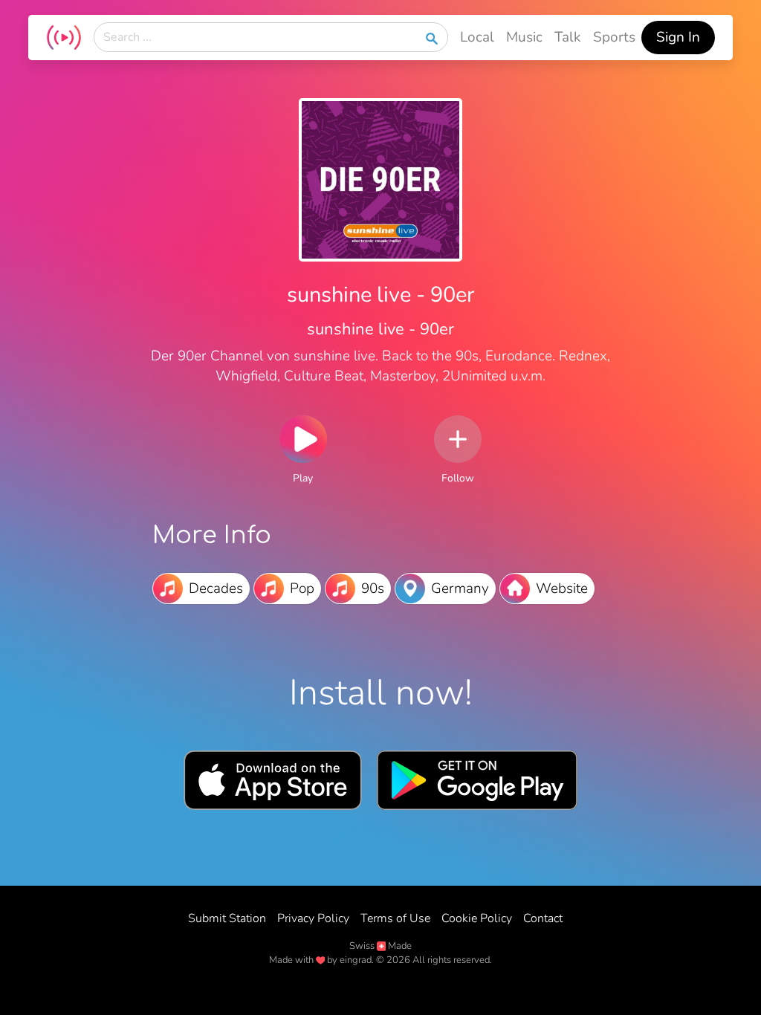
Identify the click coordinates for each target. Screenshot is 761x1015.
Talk (567, 37)
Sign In (678, 37)
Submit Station (227, 918)
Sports (614, 37)
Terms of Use (395, 918)
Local (477, 37)
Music (524, 37)
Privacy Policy (313, 918)
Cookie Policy (476, 918)
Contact (543, 918)
